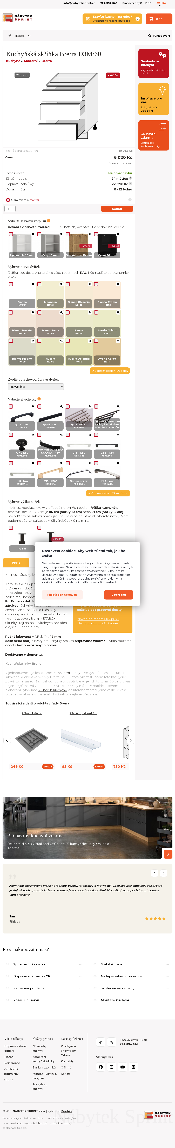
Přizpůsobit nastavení (62, 594)
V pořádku (118, 594)
